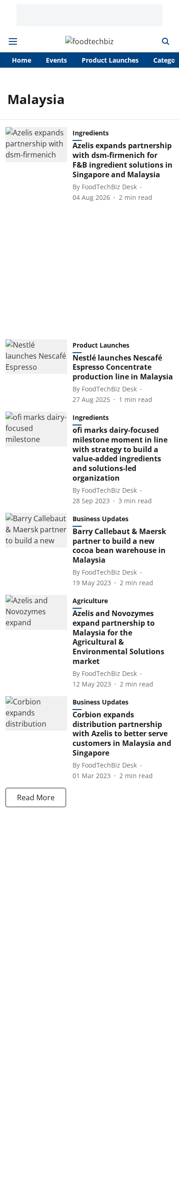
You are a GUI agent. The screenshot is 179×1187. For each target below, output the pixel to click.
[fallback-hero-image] (39, 164)
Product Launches (110, 60)
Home (21, 60)
